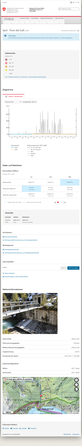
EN (78, 2)
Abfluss (5, 267)
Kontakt (5, 2)
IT (75, 2)
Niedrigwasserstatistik (11, 249)
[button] (55, 202)
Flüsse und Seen (24, 18)
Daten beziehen (9, 273)
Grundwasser (34, 18)
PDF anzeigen (73, 268)
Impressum (75, 434)
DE (71, 2)
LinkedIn (24, 428)
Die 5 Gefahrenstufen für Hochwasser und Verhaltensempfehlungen (25, 77)
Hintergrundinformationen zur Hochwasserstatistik (20, 240)
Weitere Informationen (46, 18)
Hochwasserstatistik (10, 237)
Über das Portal (59, 18)
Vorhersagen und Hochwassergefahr (9, 19)
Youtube (15, 428)
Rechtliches (67, 434)
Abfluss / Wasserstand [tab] (16, 96)
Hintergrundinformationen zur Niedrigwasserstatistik (21, 253)
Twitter (6, 428)
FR (73, 2)
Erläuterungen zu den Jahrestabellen (16, 276)
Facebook (33, 428)
